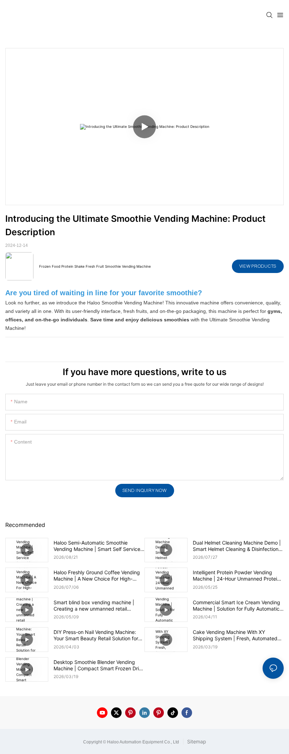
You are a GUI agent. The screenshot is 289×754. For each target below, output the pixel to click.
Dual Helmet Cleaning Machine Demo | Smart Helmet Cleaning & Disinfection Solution (237, 546)
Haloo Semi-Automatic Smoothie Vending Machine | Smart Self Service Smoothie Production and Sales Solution (97, 546)
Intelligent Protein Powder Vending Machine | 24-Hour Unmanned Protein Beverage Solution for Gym (236, 575)
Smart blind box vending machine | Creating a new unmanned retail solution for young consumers (94, 605)
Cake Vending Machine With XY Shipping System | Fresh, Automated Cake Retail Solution (235, 635)
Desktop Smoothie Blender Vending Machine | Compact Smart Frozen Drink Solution (99, 665)
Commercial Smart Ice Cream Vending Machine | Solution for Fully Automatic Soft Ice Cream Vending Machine (236, 605)
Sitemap (196, 741)
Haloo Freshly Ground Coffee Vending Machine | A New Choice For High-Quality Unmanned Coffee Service (97, 575)
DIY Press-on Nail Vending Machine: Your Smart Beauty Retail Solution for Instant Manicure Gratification (96, 635)
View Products (257, 266)
